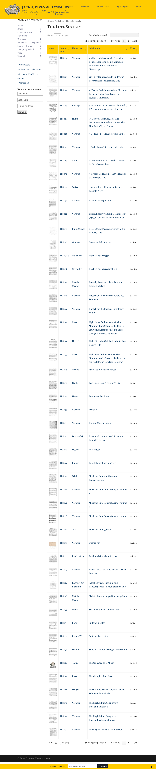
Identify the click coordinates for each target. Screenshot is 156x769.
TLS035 (63, 609)
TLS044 (63, 529)
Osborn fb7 (94, 542)
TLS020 (63, 662)
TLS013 (63, 341)
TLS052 (63, 716)
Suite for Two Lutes (98, 636)
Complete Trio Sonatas (100, 242)
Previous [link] (115, 40)
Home (57, 6)
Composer (77, 48)
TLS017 (63, 322)
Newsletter (84, 6)
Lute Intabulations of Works (102, 462)
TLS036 (63, 649)
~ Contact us (23, 82)
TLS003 (63, 422)
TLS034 (63, 105)
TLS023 (63, 569)
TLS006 (64, 542)
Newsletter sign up (57, 766)
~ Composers (23, 64)
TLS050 (63, 436)
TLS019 (63, 160)
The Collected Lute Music (101, 662)
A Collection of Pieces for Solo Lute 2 (107, 147)
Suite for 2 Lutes (97, 622)
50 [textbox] (56, 35)
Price (132, 48)
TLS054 (63, 396)
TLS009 (63, 58)
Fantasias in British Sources (102, 369)
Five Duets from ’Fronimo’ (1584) (104, 382)
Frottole (93, 409)
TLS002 (63, 556)
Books (20, 25)
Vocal (19, 52)
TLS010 (63, 118)
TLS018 (63, 76)
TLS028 (63, 133)
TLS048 (63, 516)
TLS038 (63, 622)
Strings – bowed (25, 46)
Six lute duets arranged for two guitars (108, 596)
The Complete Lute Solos (101, 676)
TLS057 (63, 90)
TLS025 (63, 369)
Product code (63, 49)
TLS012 (63, 689)
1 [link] (123, 40)
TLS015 (63, 676)
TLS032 (63, 200)
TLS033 (63, 187)
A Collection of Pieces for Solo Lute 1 (107, 133)
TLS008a (64, 255)
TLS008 (64, 268)
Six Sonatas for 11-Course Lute (104, 609)
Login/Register (122, 6)
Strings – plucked (25, 49)
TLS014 (63, 462)
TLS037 (63, 282)
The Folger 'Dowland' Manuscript (105, 729)
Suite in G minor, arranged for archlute (108, 649)
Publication (94, 48)
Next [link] (134, 40)
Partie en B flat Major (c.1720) (103, 556)
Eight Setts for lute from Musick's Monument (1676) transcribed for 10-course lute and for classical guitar (107, 358)
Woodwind (22, 56)
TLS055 (63, 228)
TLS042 (63, 636)
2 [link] (128, 40)
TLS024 (63, 582)
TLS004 (63, 729)
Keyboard (21, 39)
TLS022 (63, 476)
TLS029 (63, 147)
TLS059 (63, 354)
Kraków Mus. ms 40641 (100, 422)
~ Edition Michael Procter (29, 69)
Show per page (58, 35)
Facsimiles (22, 35)
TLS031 (63, 173)
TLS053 (63, 409)
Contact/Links (102, 6)
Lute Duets (94, 449)
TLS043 (63, 449)
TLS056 (63, 242)
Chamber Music (24, 32)
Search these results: (99, 35)
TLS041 (63, 308)
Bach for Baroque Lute (100, 200)
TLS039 (63, 382)
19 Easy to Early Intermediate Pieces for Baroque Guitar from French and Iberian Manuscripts (108, 94)
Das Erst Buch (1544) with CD (103, 268)
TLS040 (63, 295)
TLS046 (63, 489)
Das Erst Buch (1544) (99, 255)
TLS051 (63, 702)
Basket (138, 6)
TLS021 (63, 213)
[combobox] (57, 35)
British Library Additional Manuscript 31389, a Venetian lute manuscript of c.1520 (107, 217)
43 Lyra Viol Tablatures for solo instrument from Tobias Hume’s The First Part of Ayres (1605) (107, 122)
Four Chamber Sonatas (100, 396)
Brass (20, 28)
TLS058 (63, 596)
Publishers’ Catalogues (28, 42)
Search (70, 6)
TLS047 (63, 502)
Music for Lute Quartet (100, 529)
